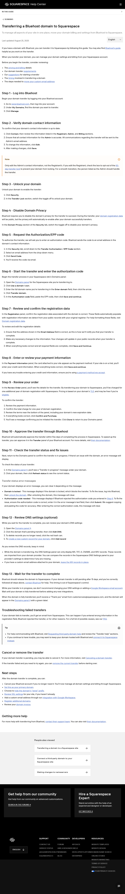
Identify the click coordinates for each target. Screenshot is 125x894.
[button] (119, 886)
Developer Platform (81, 852)
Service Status (46, 848)
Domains (9, 19)
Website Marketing (100, 860)
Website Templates (100, 844)
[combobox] (115, 39)
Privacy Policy (98, 867)
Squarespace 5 (46, 856)
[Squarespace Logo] (12, 839)
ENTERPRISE (77, 856)
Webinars (62, 852)
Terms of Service (99, 863)
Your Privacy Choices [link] (104, 871)
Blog (59, 856)
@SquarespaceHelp (48, 852)
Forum (60, 844)
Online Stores (98, 856)
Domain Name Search (101, 852)
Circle (75, 848)
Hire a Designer (64, 848)
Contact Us (44, 844)
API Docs (76, 844)
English (16, 850)
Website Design (99, 848)
